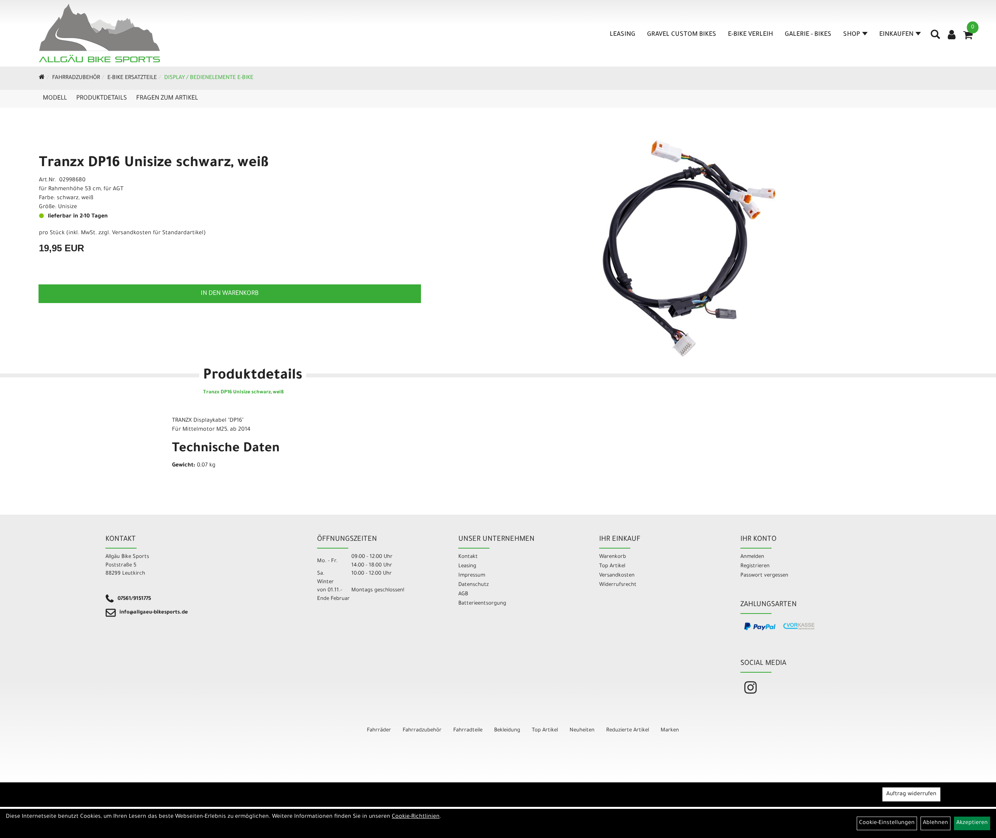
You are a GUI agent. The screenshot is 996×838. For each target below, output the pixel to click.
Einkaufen (896, 34)
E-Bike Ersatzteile (132, 78)
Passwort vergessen (764, 576)
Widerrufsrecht (618, 585)
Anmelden (752, 557)
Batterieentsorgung (482, 604)
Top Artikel (612, 566)
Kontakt (468, 557)
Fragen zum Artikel (167, 98)
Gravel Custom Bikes (681, 34)
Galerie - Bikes (808, 34)
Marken (670, 730)
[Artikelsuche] (935, 37)
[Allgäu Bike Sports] (99, 33)
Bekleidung (507, 730)
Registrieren (755, 566)
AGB (463, 594)
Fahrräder (379, 730)
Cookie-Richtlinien (416, 817)
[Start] (42, 78)
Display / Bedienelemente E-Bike (208, 78)
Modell (55, 98)
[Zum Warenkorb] (968, 38)
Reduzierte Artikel (627, 730)
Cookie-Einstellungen (887, 823)
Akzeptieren (972, 823)
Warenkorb (612, 557)
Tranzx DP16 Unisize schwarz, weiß (153, 164)
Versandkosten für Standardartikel (157, 233)
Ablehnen (935, 823)
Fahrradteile (467, 730)
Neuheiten (582, 730)
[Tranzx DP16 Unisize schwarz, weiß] (689, 248)
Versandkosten (617, 576)
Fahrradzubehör (76, 78)
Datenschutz (473, 585)
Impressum (471, 576)
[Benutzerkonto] (951, 35)
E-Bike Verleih (750, 34)
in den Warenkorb (230, 293)
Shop (851, 34)
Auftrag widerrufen (911, 794)
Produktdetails (101, 98)
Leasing (622, 34)
